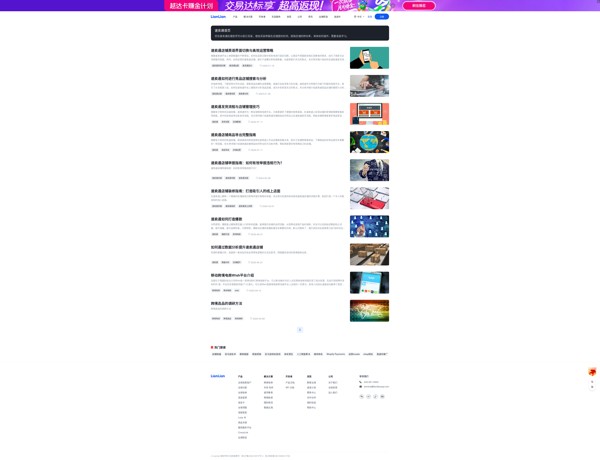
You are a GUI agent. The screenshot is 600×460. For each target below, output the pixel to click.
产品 (235, 16)
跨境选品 (227, 318)
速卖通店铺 (217, 178)
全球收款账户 (244, 382)
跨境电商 (237, 234)
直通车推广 (382, 354)
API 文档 (290, 387)
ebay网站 (368, 354)
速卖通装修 (230, 206)
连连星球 (242, 397)
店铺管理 (237, 121)
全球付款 (242, 387)
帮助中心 (311, 407)
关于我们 (332, 382)
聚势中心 (311, 392)
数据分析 (225, 262)
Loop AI (242, 417)
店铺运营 (237, 149)
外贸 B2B (268, 387)
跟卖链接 (244, 354)
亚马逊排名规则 (272, 354)
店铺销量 (216, 354)
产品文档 (290, 382)
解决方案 (248, 16)
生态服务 (276, 16)
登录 (370, 16)
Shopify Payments (336, 354)
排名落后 (288, 354)
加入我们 (332, 392)
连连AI (337, 16)
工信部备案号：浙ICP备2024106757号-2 (245, 456)
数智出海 (311, 382)
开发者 (262, 16)
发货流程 (225, 121)
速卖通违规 (243, 178)
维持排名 (318, 354)
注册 (382, 16)
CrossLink (243, 432)
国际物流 (268, 402)
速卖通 (215, 121)
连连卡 (241, 402)
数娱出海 (268, 407)
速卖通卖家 (230, 93)
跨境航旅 (268, 397)
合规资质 (332, 387)
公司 (300, 16)
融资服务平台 (244, 427)
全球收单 (242, 392)
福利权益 (311, 402)
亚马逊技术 (230, 354)
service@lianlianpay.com (376, 386)
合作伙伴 (311, 397)
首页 (218, 16)
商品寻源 (242, 422)
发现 (289, 16)
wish (237, 290)
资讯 (310, 16)
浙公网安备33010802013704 (277, 456)
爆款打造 (225, 234)
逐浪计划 (311, 387)
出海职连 (323, 16)
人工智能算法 (303, 354)
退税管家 (242, 412)
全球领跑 (242, 407)
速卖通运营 (234, 65)
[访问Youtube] (382, 396)
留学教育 (268, 392)
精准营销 (256, 354)
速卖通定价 (247, 65)
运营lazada (354, 354)
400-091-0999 (371, 381)
